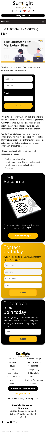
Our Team (12, 362)
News (12, 380)
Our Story (12, 359)
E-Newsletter (34, 373)
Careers (12, 384)
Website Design (34, 359)
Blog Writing (34, 369)
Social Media (34, 366)
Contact (12, 369)
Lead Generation (34, 362)
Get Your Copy (23, 235)
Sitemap (34, 384)
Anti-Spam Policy (12, 377)
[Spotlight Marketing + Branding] (23, 8)
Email (7, 93)
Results (12, 366)
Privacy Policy (12, 373)
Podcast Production (34, 380)
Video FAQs (34, 377)
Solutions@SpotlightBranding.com (23, 399)
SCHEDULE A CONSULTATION (23, 388)
